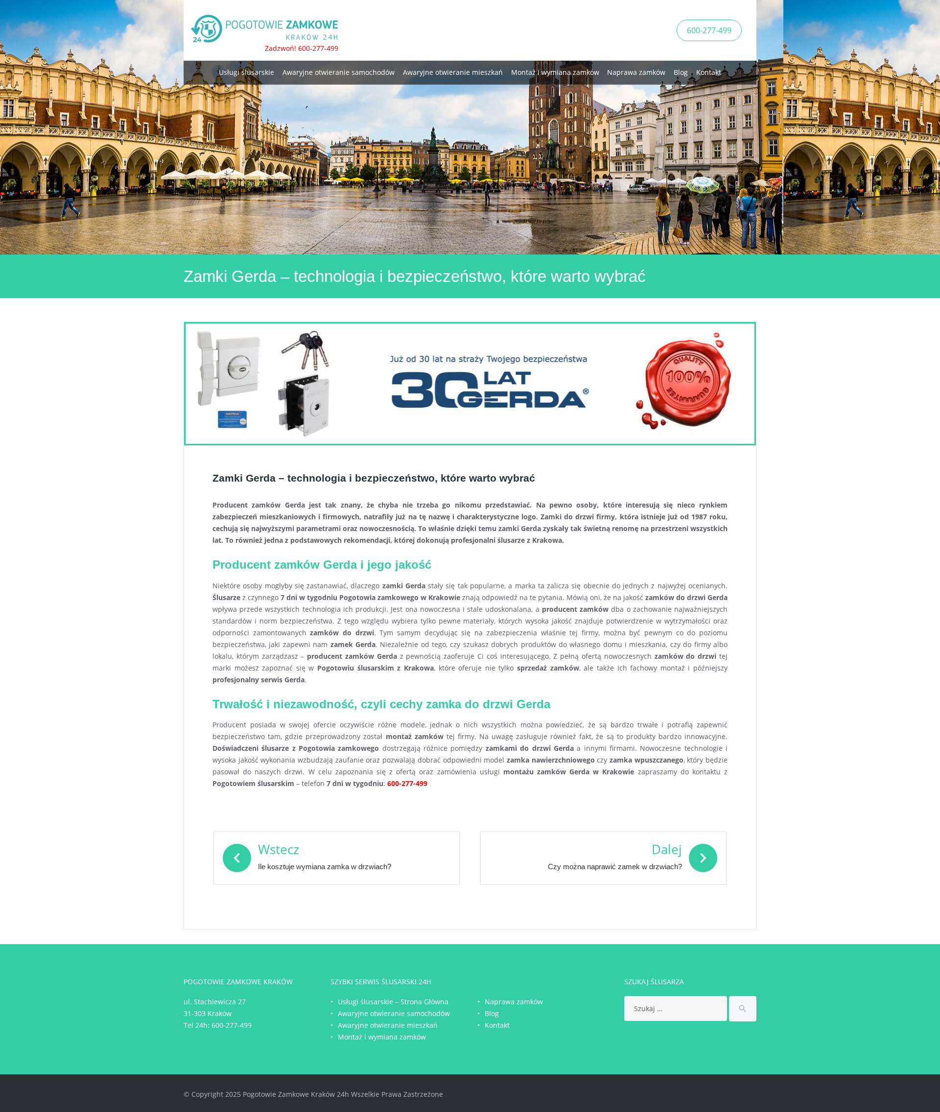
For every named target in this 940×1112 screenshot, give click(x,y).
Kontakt (708, 72)
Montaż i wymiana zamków (555, 72)
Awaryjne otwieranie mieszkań (453, 72)
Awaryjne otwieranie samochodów (338, 72)
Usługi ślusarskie (246, 72)
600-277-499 (709, 30)
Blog (681, 72)
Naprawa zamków (636, 72)
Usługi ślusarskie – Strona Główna (393, 1001)
